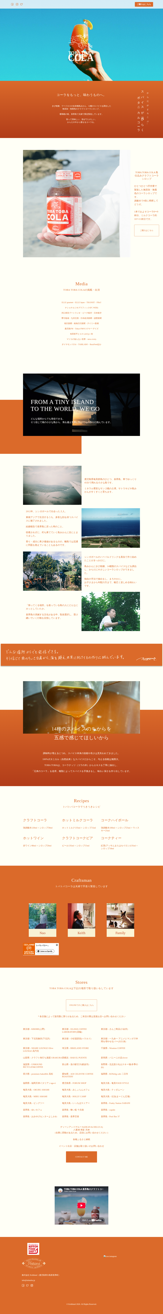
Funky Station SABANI (119, 1103)
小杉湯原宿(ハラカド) (80, 1038)
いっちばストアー (81, 1103)
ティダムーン (117, 1090)
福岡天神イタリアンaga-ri (43, 1083)
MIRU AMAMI (40, 1096)
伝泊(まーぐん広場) (120, 1096)
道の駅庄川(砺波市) (79, 1064)
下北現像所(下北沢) (40, 1038)
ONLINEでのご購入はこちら (81, 1005)
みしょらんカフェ (81, 1090)
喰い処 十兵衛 (77, 1110)
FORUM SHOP (79, 1083)
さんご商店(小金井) (118, 1029)
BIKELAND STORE (79, 1048)
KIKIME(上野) (38, 1029)
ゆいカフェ (36, 1110)
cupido (112, 1110)
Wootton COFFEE (117, 1048)
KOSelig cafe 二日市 (118, 1074)
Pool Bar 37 (114, 1116)
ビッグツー (39, 1103)
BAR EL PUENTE (78, 1057)
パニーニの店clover (118, 1057)
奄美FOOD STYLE (120, 1083)
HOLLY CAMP (79, 1096)
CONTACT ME (81, 1157)
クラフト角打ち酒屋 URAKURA (46, 1057)
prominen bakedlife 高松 (42, 1074)
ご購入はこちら (144, 4)
